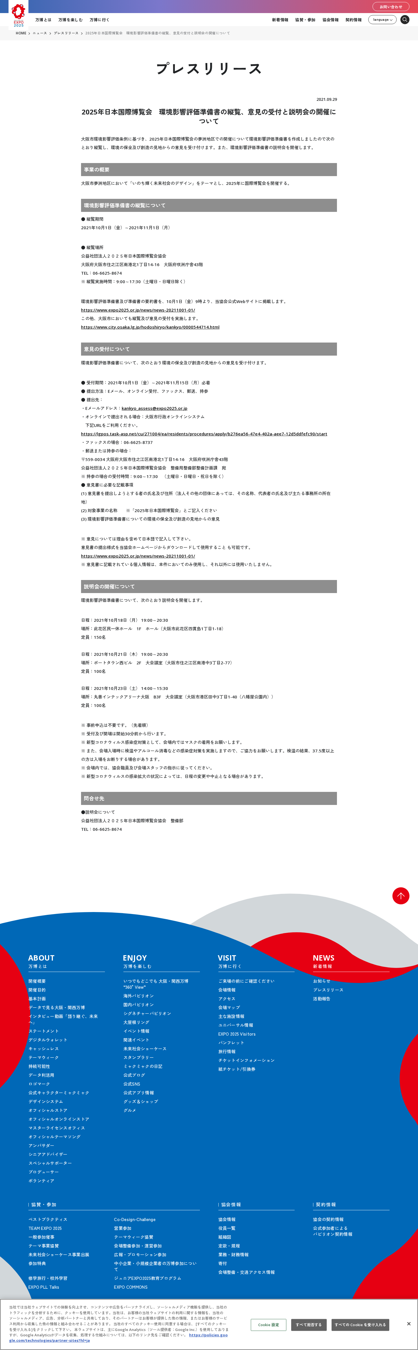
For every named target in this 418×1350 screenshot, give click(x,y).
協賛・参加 (305, 19)
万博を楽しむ (70, 19)
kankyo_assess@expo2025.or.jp (154, 408)
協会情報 (330, 19)
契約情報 (353, 19)
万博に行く (100, 19)
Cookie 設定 (268, 1324)
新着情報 (280, 19)
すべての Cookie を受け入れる (360, 1324)
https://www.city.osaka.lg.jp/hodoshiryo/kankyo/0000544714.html (150, 327)
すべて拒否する (309, 1324)
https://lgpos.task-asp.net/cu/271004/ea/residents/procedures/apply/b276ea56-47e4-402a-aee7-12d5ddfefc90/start (204, 434)
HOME (21, 33)
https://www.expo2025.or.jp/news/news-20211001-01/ (138, 310)
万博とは (43, 19)
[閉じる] (409, 1324)
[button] (400, 895)
